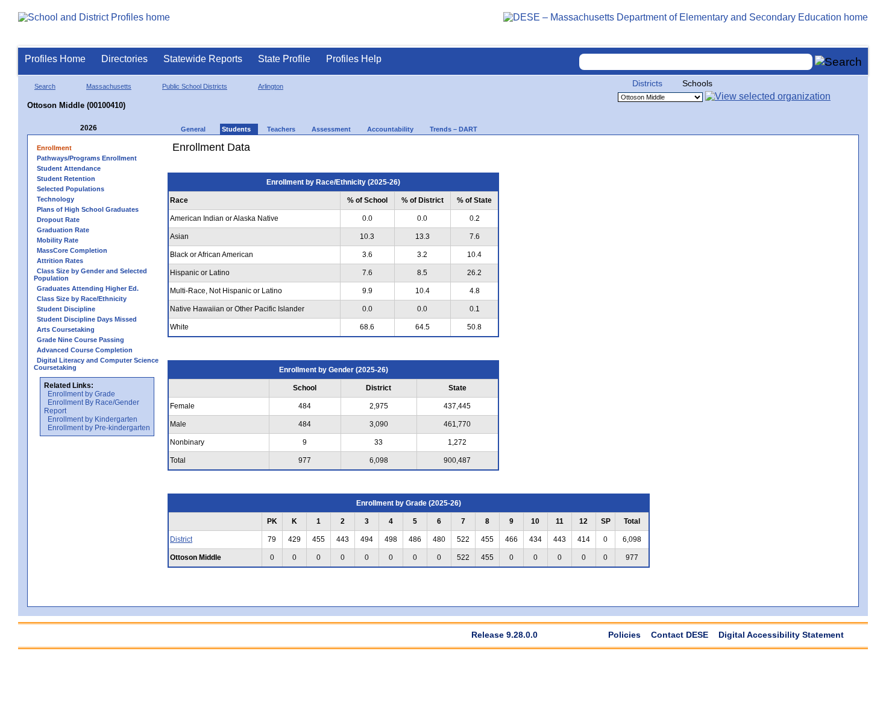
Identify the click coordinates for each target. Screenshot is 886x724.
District (181, 539)
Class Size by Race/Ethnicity (82, 298)
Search (44, 86)
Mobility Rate (57, 240)
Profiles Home (55, 59)
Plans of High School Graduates (88, 209)
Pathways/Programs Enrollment (87, 158)
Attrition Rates (60, 260)
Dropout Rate (58, 219)
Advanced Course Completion (85, 350)
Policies (624, 635)
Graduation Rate (63, 229)
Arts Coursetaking (66, 329)
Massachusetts (108, 86)
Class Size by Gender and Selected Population (90, 274)
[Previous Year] (71, 128)
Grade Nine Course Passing (80, 339)
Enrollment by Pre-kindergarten (99, 428)
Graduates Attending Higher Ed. (88, 288)
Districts (647, 83)
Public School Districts (194, 86)
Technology (55, 199)
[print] (581, 151)
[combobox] (696, 62)
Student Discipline (66, 309)
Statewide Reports (202, 59)
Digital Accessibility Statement (781, 635)
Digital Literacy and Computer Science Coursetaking (96, 364)
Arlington (270, 86)
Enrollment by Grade (81, 394)
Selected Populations (70, 188)
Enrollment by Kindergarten (92, 419)
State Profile (284, 59)
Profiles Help (354, 59)
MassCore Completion (72, 250)
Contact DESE (679, 635)
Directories (124, 59)
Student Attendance (69, 168)
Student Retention (66, 178)
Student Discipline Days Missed (87, 319)
